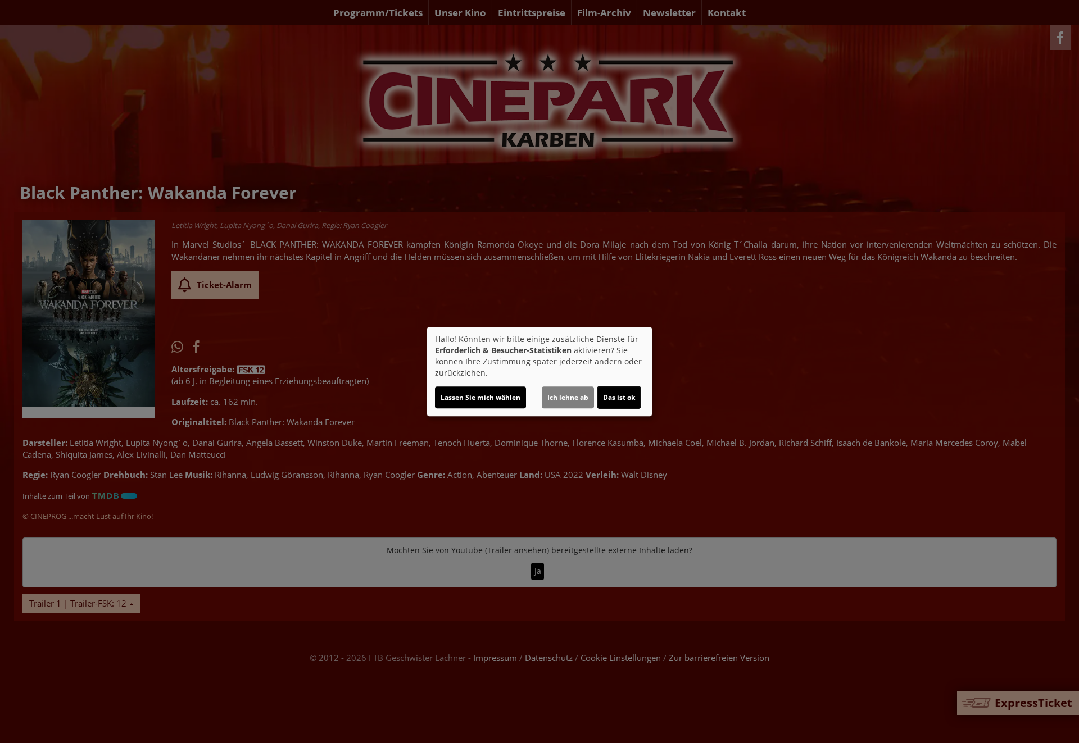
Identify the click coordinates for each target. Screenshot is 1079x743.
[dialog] (539, 372)
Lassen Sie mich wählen (480, 397)
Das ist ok (619, 397)
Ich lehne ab (567, 397)
